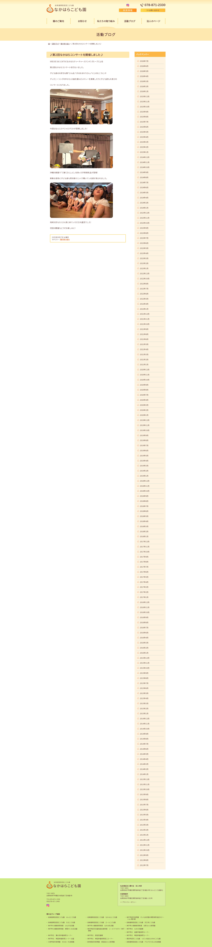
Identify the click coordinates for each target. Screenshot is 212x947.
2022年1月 (144, 309)
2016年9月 (144, 617)
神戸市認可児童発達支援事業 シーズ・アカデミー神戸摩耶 (105, 930)
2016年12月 (144, 602)
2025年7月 (144, 121)
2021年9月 (144, 329)
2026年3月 (144, 81)
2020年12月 (144, 369)
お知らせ (82, 21)
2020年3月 (144, 405)
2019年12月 (144, 420)
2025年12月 (144, 96)
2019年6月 (144, 450)
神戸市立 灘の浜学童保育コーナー (60, 935)
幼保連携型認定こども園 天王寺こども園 (141, 922)
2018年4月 (144, 521)
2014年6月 (144, 749)
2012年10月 (144, 850)
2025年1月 (144, 152)
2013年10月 (144, 789)
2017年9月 (144, 556)
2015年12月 (144, 658)
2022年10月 (144, 278)
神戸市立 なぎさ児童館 (135, 929)
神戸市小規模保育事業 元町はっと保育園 (141, 925)
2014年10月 (144, 728)
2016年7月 (144, 627)
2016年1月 (144, 652)
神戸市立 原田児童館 (95, 935)
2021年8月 (144, 334)
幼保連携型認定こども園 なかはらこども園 (102, 917)
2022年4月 (144, 303)
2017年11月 (144, 546)
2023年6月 (144, 243)
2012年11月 (144, 845)
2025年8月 (144, 116)
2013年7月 (144, 804)
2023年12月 (144, 212)
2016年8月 (144, 622)
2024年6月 (144, 187)
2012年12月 (144, 840)
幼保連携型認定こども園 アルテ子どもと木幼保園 (144, 942)
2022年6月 (144, 293)
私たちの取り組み (106, 21)
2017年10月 (144, 551)
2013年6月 (144, 809)
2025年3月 (144, 142)
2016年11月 (144, 607)
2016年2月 (144, 647)
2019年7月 (144, 445)
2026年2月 (144, 86)
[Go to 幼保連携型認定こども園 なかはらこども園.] (49, 44)
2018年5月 (144, 516)
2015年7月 (144, 683)
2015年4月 (144, 698)
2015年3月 (144, 703)
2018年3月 (144, 526)
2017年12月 (144, 541)
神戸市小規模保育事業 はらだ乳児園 (61, 925)
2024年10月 (144, 167)
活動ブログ (129, 21)
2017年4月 (144, 582)
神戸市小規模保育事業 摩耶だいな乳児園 (62, 929)
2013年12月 (144, 779)
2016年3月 (144, 642)
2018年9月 (144, 496)
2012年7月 (144, 865)
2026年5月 (144, 71)
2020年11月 (144, 374)
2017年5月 (144, 577)
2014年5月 (144, 754)
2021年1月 (144, 364)
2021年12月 (144, 314)
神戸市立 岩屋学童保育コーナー (138, 932)
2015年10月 (144, 668)
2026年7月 (144, 61)
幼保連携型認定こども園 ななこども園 (61, 922)
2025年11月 (144, 101)
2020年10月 (144, 379)
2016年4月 (144, 637)
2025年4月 (144, 137)
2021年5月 (144, 344)
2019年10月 (144, 430)
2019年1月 (144, 475)
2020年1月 (144, 415)
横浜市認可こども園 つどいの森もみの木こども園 (144, 939)
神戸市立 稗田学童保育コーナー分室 (61, 939)
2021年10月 (144, 324)
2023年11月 (144, 217)
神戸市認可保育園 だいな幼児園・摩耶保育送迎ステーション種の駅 (145, 918)
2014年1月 (144, 774)
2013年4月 (144, 819)
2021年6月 (144, 339)
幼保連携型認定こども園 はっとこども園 (62, 917)
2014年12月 (144, 718)
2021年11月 (144, 319)
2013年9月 (144, 794)
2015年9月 (144, 673)
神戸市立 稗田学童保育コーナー (138, 935)
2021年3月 (144, 354)
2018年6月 (144, 511)
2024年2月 (144, 202)
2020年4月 (144, 400)
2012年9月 (144, 855)
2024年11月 (144, 162)
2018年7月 (144, 506)
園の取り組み (65, 239)
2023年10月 (144, 223)
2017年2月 (144, 592)
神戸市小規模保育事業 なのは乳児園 (100, 925)
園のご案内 (58, 21)
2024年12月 (144, 157)
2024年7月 (144, 182)
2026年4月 (144, 76)
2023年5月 (144, 248)
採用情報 (128, 10)
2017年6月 (144, 572)
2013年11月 (144, 784)
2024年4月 (144, 197)
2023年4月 (144, 253)
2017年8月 (144, 561)
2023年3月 (144, 258)
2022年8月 (144, 283)
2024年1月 (144, 207)
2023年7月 (144, 238)
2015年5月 (144, 693)
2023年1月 (144, 268)
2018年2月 (144, 531)
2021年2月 (144, 359)
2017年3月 (144, 587)
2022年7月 (144, 288)
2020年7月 (144, 394)
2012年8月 (144, 860)
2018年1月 (144, 536)
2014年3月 (144, 764)
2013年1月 (144, 834)
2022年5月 (144, 298)
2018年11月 (144, 486)
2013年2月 (144, 830)
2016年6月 (144, 632)
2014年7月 (144, 743)
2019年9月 (144, 435)
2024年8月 (144, 177)
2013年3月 (144, 824)
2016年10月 (144, 612)
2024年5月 (144, 192)
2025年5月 (144, 132)
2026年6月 (144, 66)
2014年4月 (144, 759)
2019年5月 (144, 455)
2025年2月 (144, 147)
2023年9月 (144, 228)
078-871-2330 (55, 899)
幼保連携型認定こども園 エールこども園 (101, 922)
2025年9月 (144, 111)
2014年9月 (144, 733)
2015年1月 (144, 713)
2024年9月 (144, 172)
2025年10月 (144, 106)
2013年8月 (144, 799)
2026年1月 (144, 91)
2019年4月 (144, 460)
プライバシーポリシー (129, 902)
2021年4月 (144, 349)
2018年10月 (144, 491)
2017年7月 (144, 566)
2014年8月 (144, 738)
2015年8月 (144, 678)
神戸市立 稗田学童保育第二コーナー (100, 939)
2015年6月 (144, 688)
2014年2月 (144, 769)
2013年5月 (144, 814)
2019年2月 (144, 470)
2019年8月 (144, 440)
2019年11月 (144, 425)
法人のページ (153, 21)
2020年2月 (144, 410)
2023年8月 (144, 233)
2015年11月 (144, 663)
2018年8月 (144, 501)
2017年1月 (144, 597)
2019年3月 (144, 465)
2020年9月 (144, 384)
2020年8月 (144, 389)
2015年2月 (144, 708)
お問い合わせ (154, 10)
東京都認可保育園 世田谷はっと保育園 (101, 942)
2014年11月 (144, 723)
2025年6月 (144, 126)
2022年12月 (144, 273)
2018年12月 (144, 481)
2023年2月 (144, 263)
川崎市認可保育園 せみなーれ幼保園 (61, 942)
